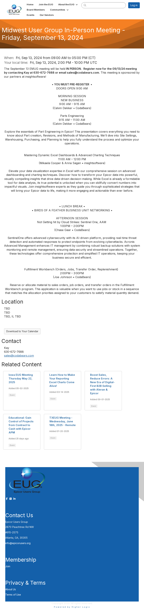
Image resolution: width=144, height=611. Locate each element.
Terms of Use (13, 594)
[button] (68, 4)
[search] (85, 5)
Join (7, 566)
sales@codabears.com (19, 355)
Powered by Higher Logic (72, 607)
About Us (10, 589)
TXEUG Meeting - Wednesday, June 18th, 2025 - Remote (62, 421)
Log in (134, 5)
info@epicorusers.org (18, 543)
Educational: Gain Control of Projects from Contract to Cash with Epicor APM (21, 425)
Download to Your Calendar (22, 331)
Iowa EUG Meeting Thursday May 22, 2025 (21, 378)
